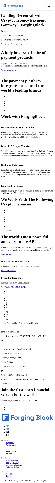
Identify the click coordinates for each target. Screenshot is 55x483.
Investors (9, 476)
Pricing (9, 454)
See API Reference (8, 271)
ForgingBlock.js (12, 463)
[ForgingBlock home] (13, 6)
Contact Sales (16, 44)
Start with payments (9, 70)
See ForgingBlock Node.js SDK (14, 287)
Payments (10, 443)
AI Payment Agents (14, 465)
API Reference (12, 460)
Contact (9, 474)
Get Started (5, 44)
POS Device (11, 451)
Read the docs (6, 254)
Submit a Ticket (12, 467)
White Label (11, 445)
